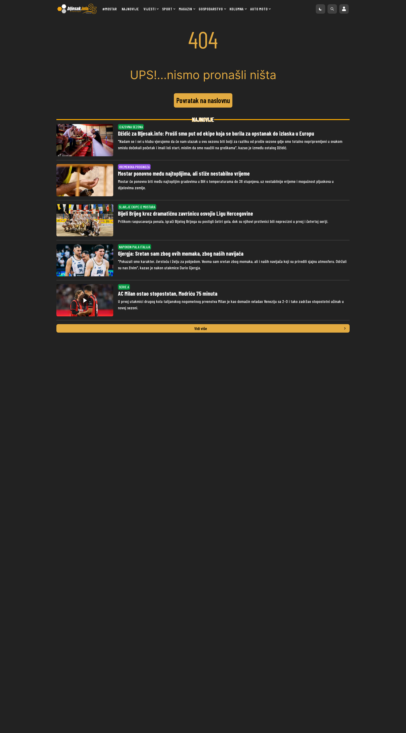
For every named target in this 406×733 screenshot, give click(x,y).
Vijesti (150, 9)
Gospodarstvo (211, 9)
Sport (167, 9)
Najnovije (130, 9)
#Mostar (109, 9)
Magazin (185, 9)
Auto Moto (259, 9)
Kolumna (237, 9)
